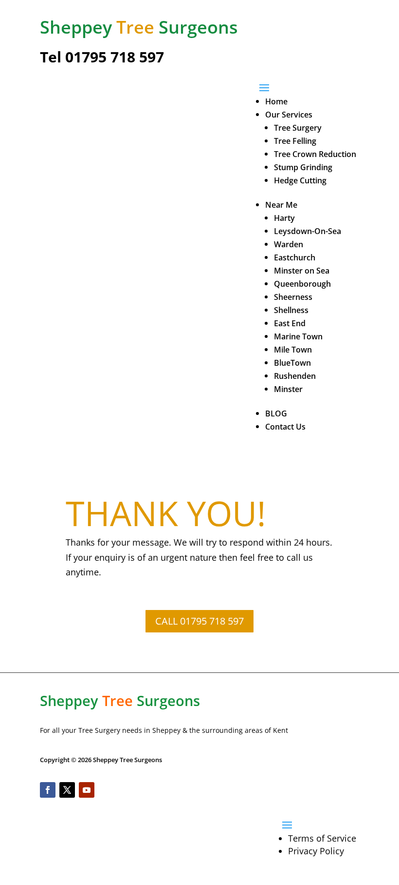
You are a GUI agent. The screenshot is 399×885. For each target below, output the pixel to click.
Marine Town (298, 336)
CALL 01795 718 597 (199, 621)
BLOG (276, 413)
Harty (284, 218)
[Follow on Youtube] (86, 790)
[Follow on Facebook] (47, 790)
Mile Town (293, 349)
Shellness (291, 310)
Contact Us (285, 426)
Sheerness (293, 297)
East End (290, 323)
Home (276, 101)
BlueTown (292, 362)
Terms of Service (322, 838)
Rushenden (295, 376)
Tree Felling (295, 141)
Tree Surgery (298, 127)
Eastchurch (294, 257)
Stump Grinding (303, 167)
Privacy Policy (316, 851)
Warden (288, 244)
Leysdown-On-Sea (307, 231)
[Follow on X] (67, 790)
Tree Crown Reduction (315, 154)
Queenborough (302, 283)
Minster (288, 389)
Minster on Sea (301, 270)
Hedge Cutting (300, 180)
